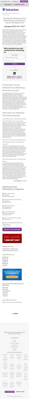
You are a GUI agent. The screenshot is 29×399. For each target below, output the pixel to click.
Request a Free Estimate (12, 229)
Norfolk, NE (5, 262)
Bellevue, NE (5, 263)
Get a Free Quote (9, 391)
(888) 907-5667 (18, 26)
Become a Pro (24, 1)
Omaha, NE (4, 296)
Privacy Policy (14, 345)
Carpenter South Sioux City (12, 356)
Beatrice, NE (5, 258)
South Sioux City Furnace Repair (19, 383)
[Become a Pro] (12, 274)
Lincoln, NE (4, 294)
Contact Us (14, 348)
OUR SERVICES (15, 1)
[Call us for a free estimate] (12, 238)
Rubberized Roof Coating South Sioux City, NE (5, 358)
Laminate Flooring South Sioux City (10, 250)
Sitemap (14, 349)
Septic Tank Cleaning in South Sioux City (26, 367)
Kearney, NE (5, 292)
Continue (14, 64)
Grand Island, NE (6, 291)
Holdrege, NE (5, 257)
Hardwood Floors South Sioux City (10, 249)
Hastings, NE (5, 260)
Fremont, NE (5, 289)
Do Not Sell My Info (14, 346)
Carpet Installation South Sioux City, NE (12, 367)
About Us (14, 341)
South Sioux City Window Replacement (19, 374)
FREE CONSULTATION (5, 1)
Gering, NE (4, 265)
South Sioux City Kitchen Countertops (5, 374)
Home (14, 340)
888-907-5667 (20, 392)
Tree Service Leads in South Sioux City (26, 376)
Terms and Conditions (14, 343)
